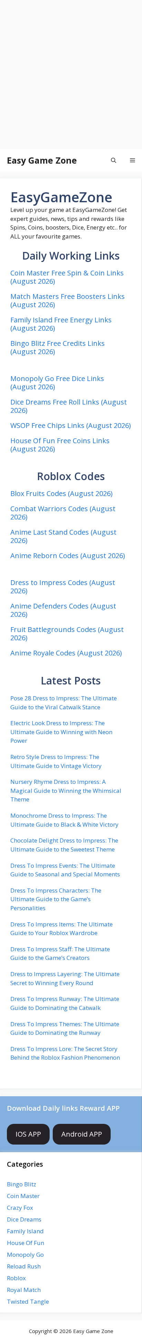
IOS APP (28, 1134)
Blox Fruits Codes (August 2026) (61, 493)
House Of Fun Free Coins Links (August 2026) (60, 445)
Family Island (25, 1231)
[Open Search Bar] (113, 160)
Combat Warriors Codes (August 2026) (62, 513)
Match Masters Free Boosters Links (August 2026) (67, 300)
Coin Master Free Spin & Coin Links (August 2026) (67, 277)
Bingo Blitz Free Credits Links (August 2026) (57, 347)
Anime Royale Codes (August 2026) (66, 653)
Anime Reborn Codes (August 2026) (67, 555)
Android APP (81, 1134)
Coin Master (23, 1196)
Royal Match (24, 1290)
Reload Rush (24, 1266)
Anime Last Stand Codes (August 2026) (63, 536)
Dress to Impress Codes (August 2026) (62, 586)
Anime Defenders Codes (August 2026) (63, 610)
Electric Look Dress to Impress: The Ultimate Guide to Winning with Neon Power (61, 732)
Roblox (16, 1278)
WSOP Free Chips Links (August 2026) (70, 425)
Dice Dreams (24, 1219)
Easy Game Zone (42, 160)
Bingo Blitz (21, 1184)
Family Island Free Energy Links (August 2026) (61, 324)
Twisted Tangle (28, 1301)
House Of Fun (25, 1243)
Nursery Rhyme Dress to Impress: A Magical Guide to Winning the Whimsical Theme (65, 790)
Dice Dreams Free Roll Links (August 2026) (68, 406)
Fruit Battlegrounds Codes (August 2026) (67, 633)
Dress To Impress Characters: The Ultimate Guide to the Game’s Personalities (55, 899)
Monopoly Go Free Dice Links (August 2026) (57, 382)
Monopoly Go (25, 1254)
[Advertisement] (71, 74)
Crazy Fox (20, 1208)
